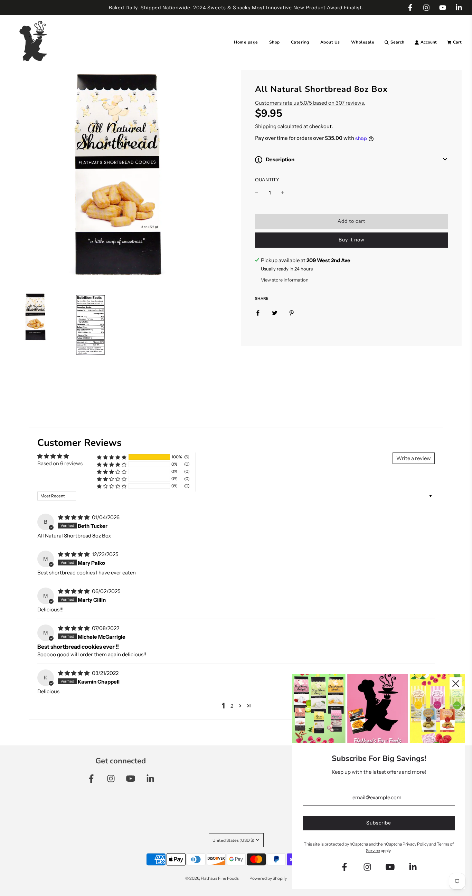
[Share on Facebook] (258, 312)
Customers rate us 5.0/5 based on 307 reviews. (310, 103)
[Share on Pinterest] (292, 312)
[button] (351, 159)
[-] (256, 193)
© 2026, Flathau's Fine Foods (212, 878)
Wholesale (363, 42)
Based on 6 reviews (60, 463)
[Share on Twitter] (275, 312)
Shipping (265, 126)
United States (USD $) (233, 840)
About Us (330, 42)
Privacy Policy (415, 844)
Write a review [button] (413, 458)
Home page (246, 42)
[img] (74, 517)
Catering (300, 42)
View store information (285, 280)
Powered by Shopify (268, 878)
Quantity (267, 179)
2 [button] (231, 706)
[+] (282, 193)
